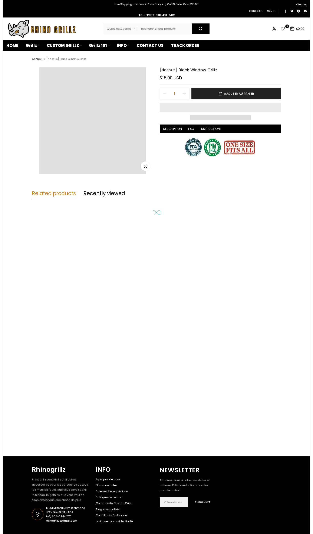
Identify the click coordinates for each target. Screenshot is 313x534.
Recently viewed (104, 193)
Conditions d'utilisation (111, 515)
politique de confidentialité (114, 521)
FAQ (191, 129)
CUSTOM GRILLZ (63, 45)
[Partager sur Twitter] (291, 11)
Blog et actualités (108, 509)
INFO (122, 45)
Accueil (37, 59)
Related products (54, 193)
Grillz (31, 45)
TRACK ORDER (185, 45)
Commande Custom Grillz (114, 503)
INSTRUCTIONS (211, 129)
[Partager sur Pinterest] (298, 11)
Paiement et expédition (112, 491)
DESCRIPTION (172, 129)
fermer (12, 4)
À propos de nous (108, 479)
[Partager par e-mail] (305, 11)
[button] (220, 107)
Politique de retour (108, 497)
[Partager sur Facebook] (285, 11)
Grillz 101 (98, 45)
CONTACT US (150, 45)
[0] (283, 28)
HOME (12, 45)
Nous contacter (106, 485)
